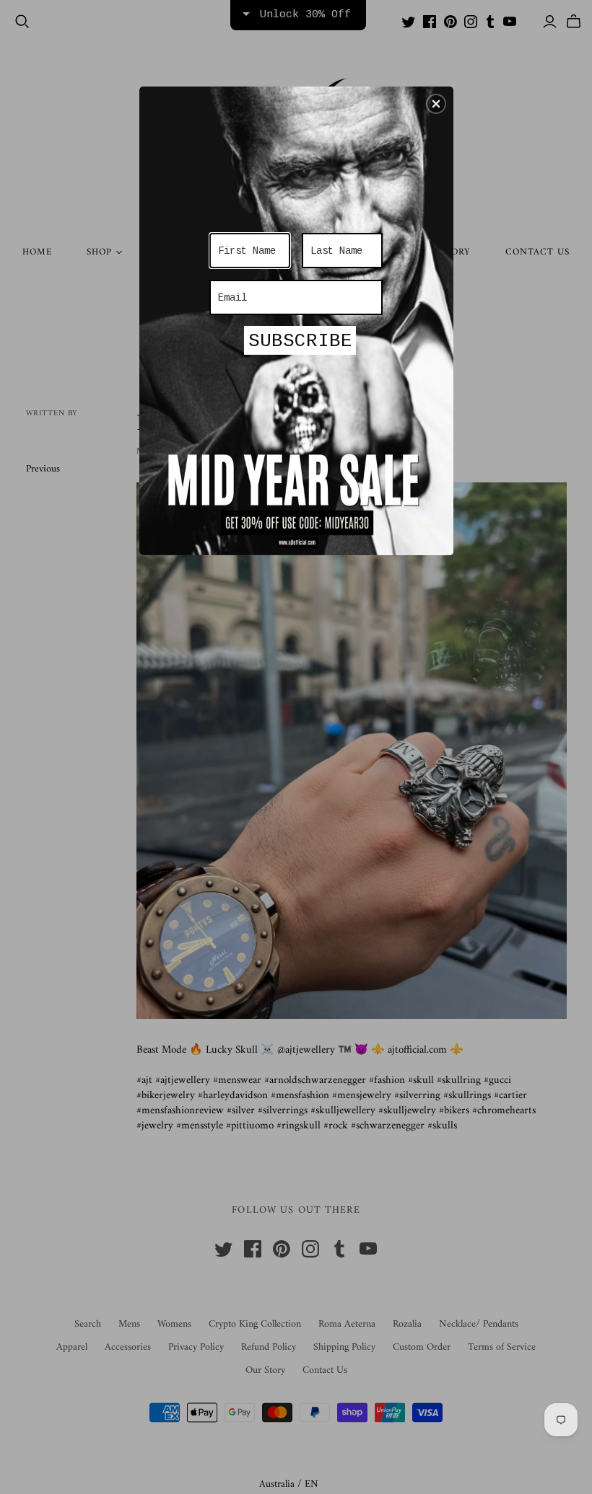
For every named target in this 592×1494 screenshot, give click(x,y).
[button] (436, 103)
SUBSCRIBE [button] (300, 341)
